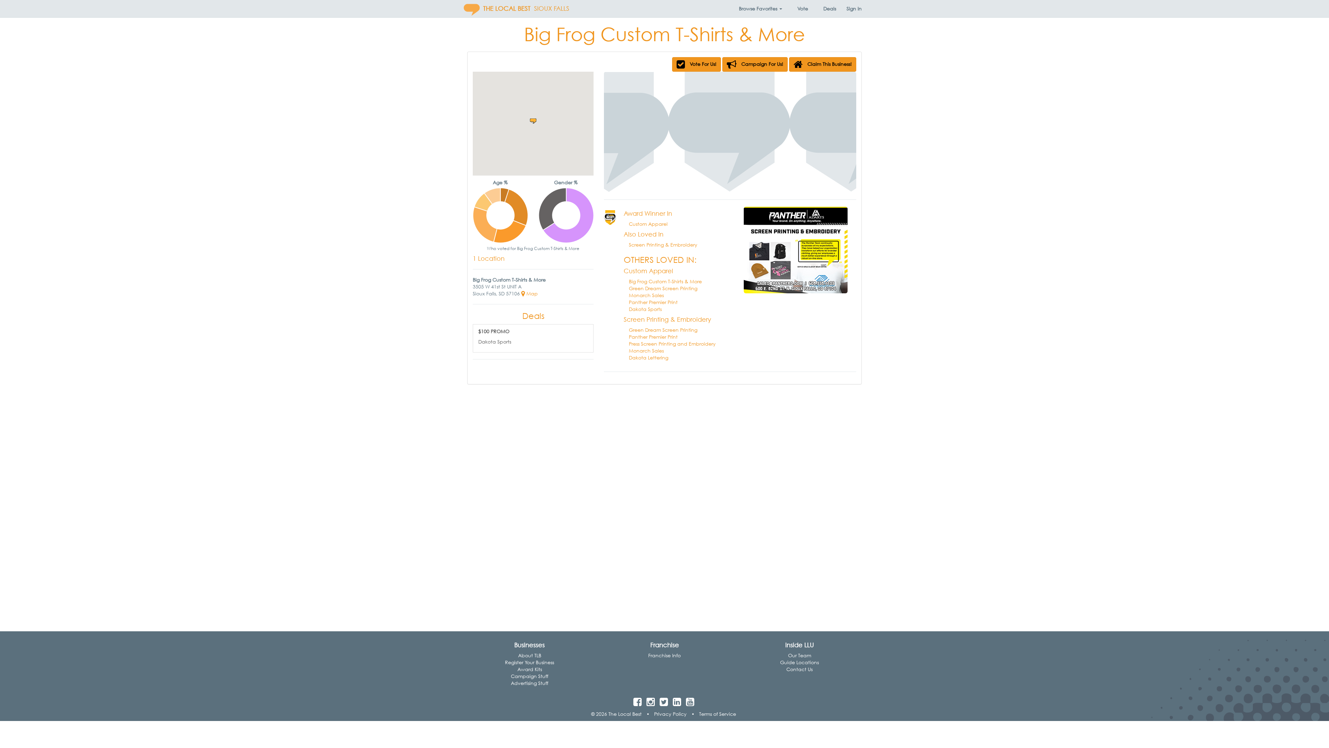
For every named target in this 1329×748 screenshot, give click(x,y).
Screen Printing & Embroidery (663, 245)
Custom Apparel (648, 224)
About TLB (529, 655)
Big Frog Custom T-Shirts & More (665, 281)
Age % (500, 182)
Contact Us (799, 669)
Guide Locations (799, 662)
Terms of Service (717, 714)
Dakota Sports (645, 309)
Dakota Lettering (648, 357)
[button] (760, 8)
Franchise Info (664, 655)
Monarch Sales (646, 295)
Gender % (566, 182)
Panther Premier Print (653, 302)
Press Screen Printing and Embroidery (672, 344)
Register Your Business (529, 662)
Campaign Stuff (529, 676)
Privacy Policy (670, 714)
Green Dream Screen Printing (663, 288)
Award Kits (529, 669)
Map (531, 293)
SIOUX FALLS (551, 8)
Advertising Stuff (529, 683)
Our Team (799, 655)
